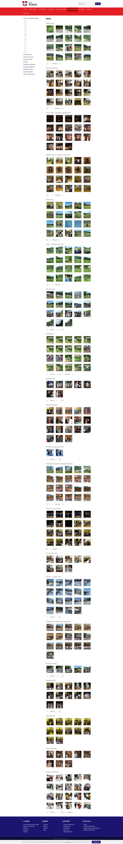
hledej (98, 3)
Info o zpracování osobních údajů (31, 824)
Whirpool (45, 824)
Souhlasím (96, 842)
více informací (68, 842)
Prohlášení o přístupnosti (29, 826)
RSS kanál (25, 828)
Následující (54, 63)
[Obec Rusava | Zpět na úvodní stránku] (24, 3)
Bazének (45, 826)
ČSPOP (85, 824)
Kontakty (25, 831)
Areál (44, 829)
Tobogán (45, 828)
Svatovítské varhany (67, 831)
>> (60, 63)
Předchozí (52, 329)
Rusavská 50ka (66, 826)
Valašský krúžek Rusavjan (89, 826)
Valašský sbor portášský (89, 829)
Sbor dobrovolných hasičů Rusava (91, 828)
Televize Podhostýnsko (68, 824)
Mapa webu (26, 829)
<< (47, 329)
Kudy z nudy (66, 829)
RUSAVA (33, 4)
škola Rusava (66, 828)
